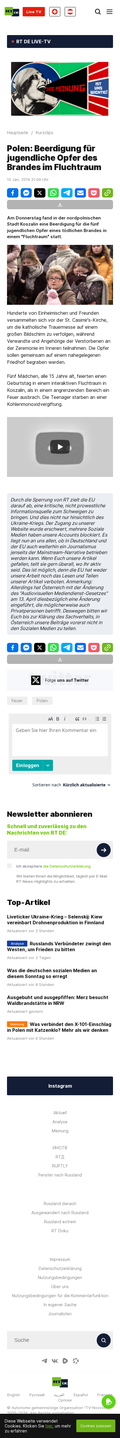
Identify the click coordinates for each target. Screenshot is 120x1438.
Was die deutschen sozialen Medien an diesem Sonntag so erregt (52, 973)
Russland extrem (60, 1221)
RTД (60, 1156)
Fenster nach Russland (60, 1174)
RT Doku (60, 1230)
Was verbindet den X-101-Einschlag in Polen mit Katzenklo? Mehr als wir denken (59, 1027)
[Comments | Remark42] (60, 753)
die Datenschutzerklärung (67, 866)
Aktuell (60, 1112)
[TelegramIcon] (44, 1361)
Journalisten (60, 1313)
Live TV (33, 11)
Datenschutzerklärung (60, 1268)
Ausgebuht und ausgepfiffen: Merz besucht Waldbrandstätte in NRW (57, 1000)
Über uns (60, 1286)
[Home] (12, 11)
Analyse (60, 1121)
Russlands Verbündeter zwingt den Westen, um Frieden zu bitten (59, 946)
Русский (37, 1394)
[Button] (104, 850)
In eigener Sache (60, 1304)
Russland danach (60, 1203)
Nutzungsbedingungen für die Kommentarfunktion (60, 1295)
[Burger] (109, 12)
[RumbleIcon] (65, 1361)
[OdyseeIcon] (75, 1361)
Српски (65, 1400)
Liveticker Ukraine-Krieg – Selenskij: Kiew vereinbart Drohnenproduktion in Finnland (55, 919)
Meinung (60, 1130)
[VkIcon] (54, 1361)
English (13, 1394)
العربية (59, 1394)
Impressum (60, 1259)
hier (48, 1425)
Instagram (60, 1086)
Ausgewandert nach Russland (60, 1212)
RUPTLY (60, 1165)
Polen (42, 700)
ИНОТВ (60, 1147)
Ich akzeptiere (53, 866)
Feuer (17, 700)
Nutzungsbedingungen (60, 1277)
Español (81, 1394)
